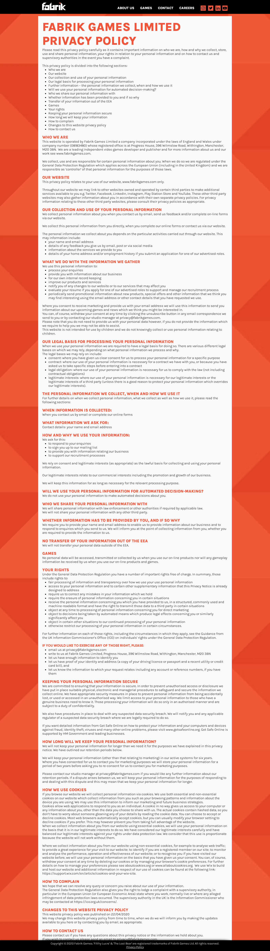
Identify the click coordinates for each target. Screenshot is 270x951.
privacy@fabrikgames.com (140, 318)
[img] (203, 8)
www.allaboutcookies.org (174, 865)
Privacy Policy (135, 947)
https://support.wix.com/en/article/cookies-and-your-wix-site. (89, 873)
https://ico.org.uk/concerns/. (95, 902)
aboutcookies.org (138, 865)
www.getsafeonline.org (183, 729)
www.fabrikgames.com (73, 153)
